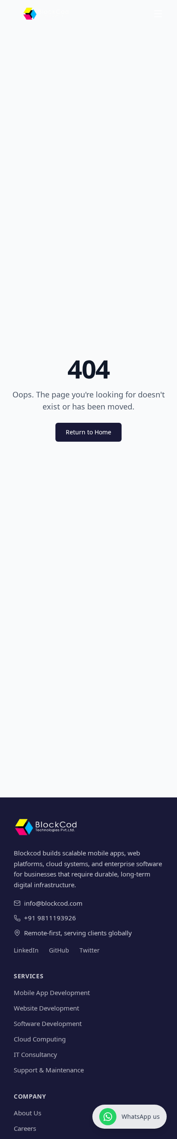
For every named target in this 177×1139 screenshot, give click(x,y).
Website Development (46, 1008)
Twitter (89, 950)
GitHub (59, 950)
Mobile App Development (52, 992)
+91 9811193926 (50, 917)
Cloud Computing (40, 1039)
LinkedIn (26, 950)
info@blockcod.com (53, 903)
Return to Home (88, 432)
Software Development (48, 1023)
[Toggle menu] (158, 14)
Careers (25, 1128)
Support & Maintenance (49, 1070)
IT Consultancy (35, 1054)
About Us (27, 1112)
